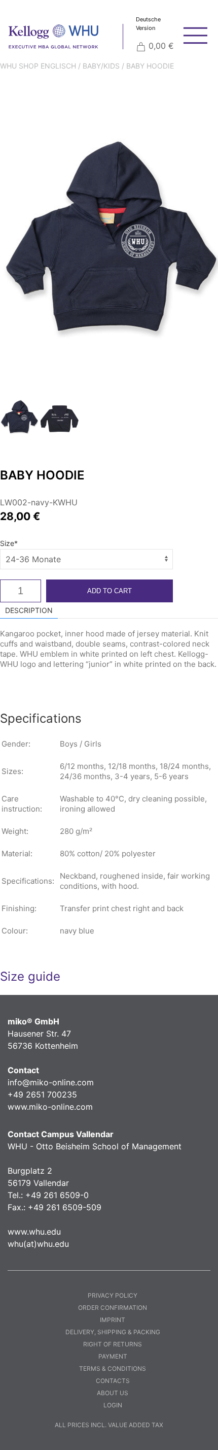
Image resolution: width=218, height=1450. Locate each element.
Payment (112, 1356)
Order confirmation (112, 1307)
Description (29, 610)
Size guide (30, 976)
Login (112, 1405)
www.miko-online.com (50, 1107)
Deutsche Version (148, 23)
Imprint (112, 1320)
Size (9, 543)
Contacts (113, 1380)
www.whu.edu (34, 1232)
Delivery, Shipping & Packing (112, 1332)
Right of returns (112, 1344)
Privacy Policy (112, 1295)
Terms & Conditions (112, 1368)
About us (112, 1393)
